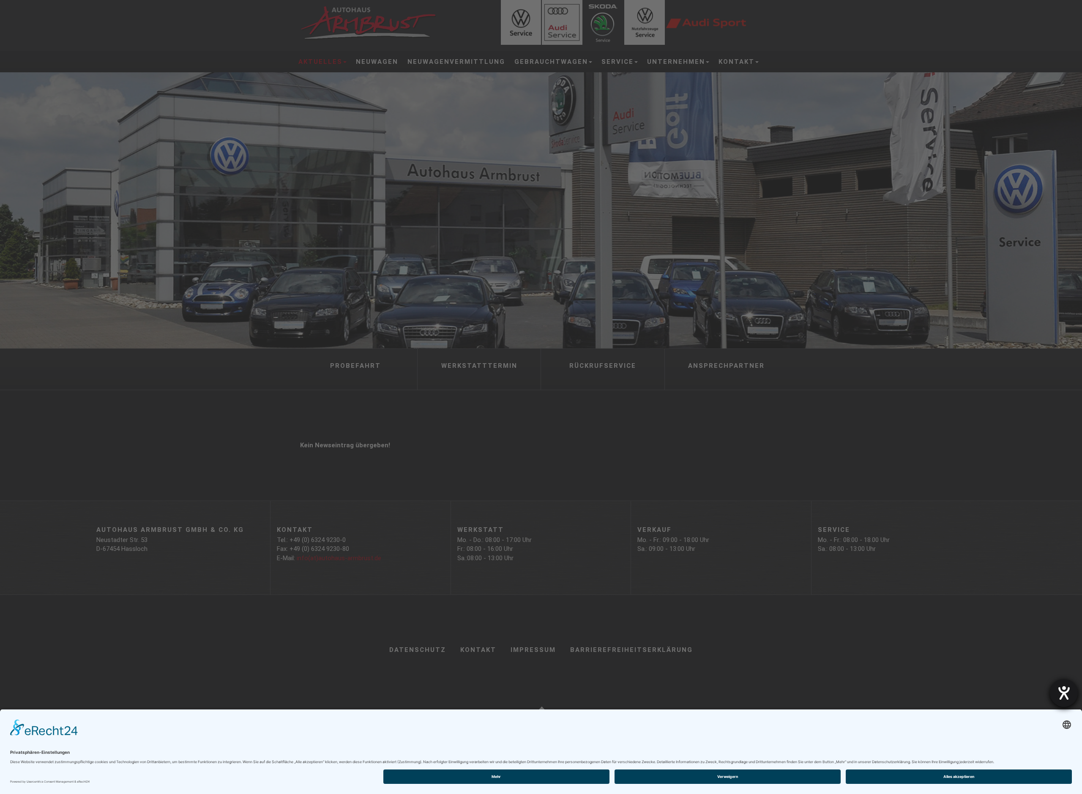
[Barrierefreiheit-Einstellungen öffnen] (1064, 693)
